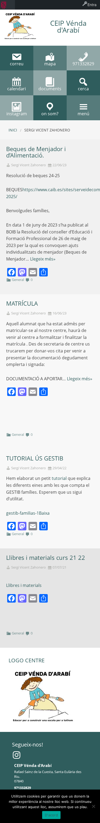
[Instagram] (16, 755)
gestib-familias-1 (22, 513)
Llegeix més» (42, 259)
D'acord (51, 815)
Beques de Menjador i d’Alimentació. (36, 152)
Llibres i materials (24, 585)
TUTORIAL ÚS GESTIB (34, 458)
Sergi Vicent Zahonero (28, 165)
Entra (92, 4)
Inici (13, 130)
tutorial (60, 478)
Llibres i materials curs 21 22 (45, 557)
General (18, 279)
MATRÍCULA (22, 303)
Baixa (44, 513)
